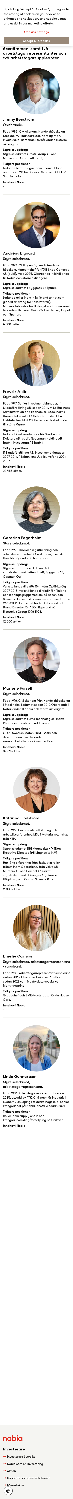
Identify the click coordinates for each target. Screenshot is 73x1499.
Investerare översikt (21, 1456)
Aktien (11, 1471)
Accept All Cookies (36, 41)
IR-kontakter (15, 1485)
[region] (36, 23)
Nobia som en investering (25, 1464)
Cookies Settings (36, 32)
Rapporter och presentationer (28, 1478)
